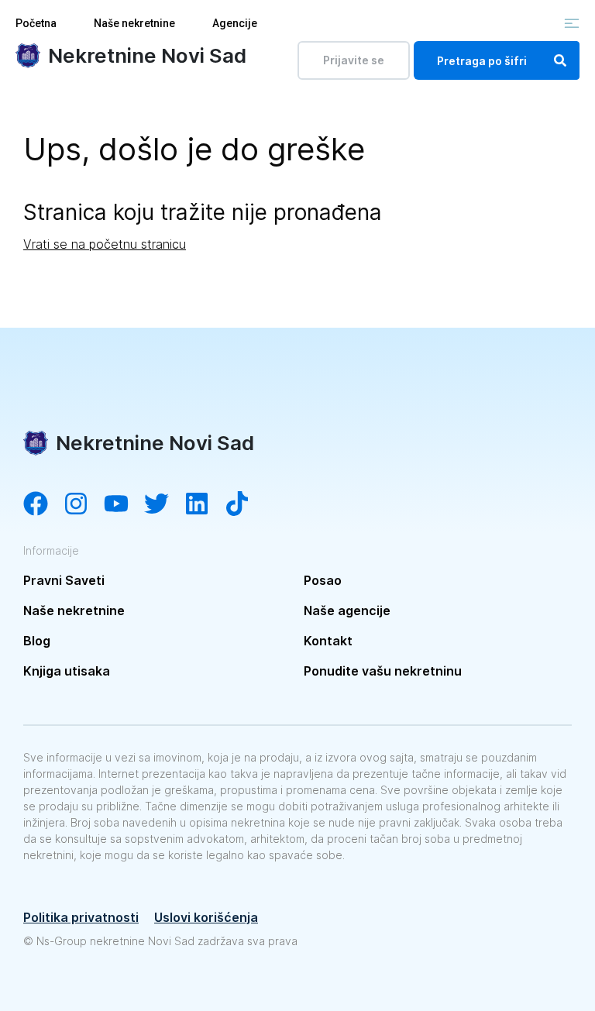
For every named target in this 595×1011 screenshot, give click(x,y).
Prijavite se (353, 60)
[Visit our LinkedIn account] (204, 505)
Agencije (234, 23)
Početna (36, 23)
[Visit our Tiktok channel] (245, 505)
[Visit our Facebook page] (43, 505)
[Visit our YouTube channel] (124, 505)
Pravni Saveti (64, 580)
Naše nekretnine (134, 23)
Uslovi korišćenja (206, 917)
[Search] (560, 60)
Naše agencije (347, 610)
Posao (323, 580)
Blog (36, 640)
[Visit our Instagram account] (84, 505)
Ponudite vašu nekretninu (383, 671)
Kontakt (328, 640)
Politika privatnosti (81, 917)
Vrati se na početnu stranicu (104, 244)
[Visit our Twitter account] (164, 505)
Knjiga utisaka (66, 671)
